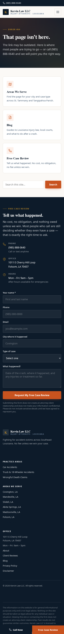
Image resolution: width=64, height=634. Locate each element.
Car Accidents (10, 467)
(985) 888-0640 (13, 3)
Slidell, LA (8, 501)
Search (53, 184)
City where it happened (15, 336)
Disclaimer (8, 570)
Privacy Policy (10, 565)
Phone (6, 307)
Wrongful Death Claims (15, 477)
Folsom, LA (8, 517)
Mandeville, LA (10, 496)
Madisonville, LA (11, 512)
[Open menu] (57, 12)
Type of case (9, 351)
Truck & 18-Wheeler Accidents (18, 472)
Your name (9, 292)
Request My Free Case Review (32, 395)
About (6, 550)
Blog (5, 560)
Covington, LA (10, 491)
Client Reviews (10, 555)
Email (6, 322)
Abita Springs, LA (12, 506)
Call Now (18, 629)
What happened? (12, 366)
